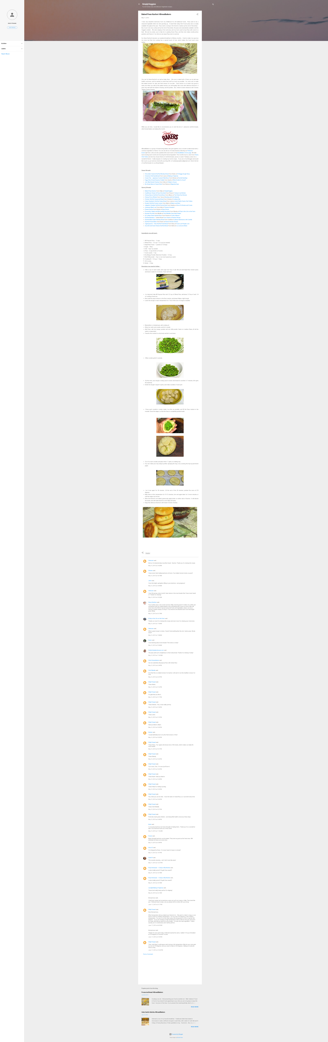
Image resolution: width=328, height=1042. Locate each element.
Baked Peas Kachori (150, 191)
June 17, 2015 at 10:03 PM (155, 950)
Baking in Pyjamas (173, 176)
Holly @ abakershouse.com (156, 650)
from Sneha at (168, 217)
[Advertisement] (208, 36)
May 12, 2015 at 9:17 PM (155, 697)
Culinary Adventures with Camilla (183, 219)
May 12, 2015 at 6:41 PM (155, 677)
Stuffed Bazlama (149, 217)
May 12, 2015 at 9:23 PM (155, 769)
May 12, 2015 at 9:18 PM (155, 707)
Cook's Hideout (175, 215)
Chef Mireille (151, 670)
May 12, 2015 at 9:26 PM (155, 799)
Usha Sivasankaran (153, 660)
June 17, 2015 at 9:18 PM (155, 937)
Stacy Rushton (152, 602)
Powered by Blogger (177, 1034)
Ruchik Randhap (182, 178)
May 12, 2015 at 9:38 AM (155, 645)
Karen (150, 640)
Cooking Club (176, 199)
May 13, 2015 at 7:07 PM (155, 852)
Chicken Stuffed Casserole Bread (154, 199)
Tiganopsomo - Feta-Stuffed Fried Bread (156, 223)
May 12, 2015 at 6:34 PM (155, 665)
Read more (194, 1007)
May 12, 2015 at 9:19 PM (155, 717)
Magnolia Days (175, 184)
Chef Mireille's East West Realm (172, 213)
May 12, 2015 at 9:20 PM (155, 727)
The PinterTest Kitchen (180, 195)
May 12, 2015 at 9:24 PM (155, 779)
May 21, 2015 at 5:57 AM (155, 873)
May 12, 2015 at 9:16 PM (155, 687)
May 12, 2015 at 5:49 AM (155, 585)
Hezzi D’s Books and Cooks (184, 205)
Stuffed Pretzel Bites (151, 221)
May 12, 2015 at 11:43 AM (155, 655)
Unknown (150, 560)
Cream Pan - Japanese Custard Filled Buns (157, 178)
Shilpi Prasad (152, 682)
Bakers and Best (175, 203)
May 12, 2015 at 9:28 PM (155, 819)
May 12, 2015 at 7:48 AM (155, 635)
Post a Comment (148, 954)
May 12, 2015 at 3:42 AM (155, 565)
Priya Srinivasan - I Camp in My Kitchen (159, 867)
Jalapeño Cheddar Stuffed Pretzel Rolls (156, 205)
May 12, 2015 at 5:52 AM (155, 597)
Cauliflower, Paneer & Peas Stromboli (155, 193)
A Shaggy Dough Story (183, 174)
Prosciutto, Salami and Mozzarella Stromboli (157, 211)
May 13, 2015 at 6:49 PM (155, 842)
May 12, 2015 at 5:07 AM (155, 575)
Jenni (149, 580)
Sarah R (150, 857)
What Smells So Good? (179, 180)
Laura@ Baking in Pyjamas (155, 888)
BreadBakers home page (184, 153)
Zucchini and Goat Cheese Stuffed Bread (156, 226)
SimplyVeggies (149, 4)
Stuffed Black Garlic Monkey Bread (154, 219)
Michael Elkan (180, 1037)
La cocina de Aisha (181, 226)
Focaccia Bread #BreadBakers (152, 992)
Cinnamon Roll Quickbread (152, 176)
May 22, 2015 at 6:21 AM (155, 893)
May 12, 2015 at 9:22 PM (155, 759)
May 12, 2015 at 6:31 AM (155, 613)
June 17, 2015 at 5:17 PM (155, 904)
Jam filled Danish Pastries (152, 182)
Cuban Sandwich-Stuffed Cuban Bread (156, 201)
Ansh (149, 824)
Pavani (150, 836)
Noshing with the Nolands (172, 197)
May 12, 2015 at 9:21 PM (155, 749)
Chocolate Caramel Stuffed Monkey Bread (157, 174)
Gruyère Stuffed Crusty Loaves (153, 203)
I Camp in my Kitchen (180, 193)
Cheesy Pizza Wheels (151, 197)
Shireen (150, 570)
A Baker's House (172, 182)
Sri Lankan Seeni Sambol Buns (153, 215)
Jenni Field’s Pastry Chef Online (183, 201)
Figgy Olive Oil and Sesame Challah (154, 180)
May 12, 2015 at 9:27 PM (155, 809)
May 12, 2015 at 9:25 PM (155, 789)
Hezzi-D (150, 847)
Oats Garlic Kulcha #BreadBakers (153, 1012)
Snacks (148, 553)
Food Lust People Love (182, 223)
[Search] (213, 4)
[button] (197, 14)
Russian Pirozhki (149, 213)
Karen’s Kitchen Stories (171, 221)
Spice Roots (165, 209)
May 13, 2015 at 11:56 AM (155, 831)
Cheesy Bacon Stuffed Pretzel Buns (155, 195)
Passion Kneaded (169, 207)
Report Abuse (5, 54)
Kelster (150, 732)
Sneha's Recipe (176, 217)
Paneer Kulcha (149, 209)
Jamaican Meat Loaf (151, 207)
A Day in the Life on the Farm (187, 211)
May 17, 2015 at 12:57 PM (155, 863)
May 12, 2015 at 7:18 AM (155, 623)
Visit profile (12, 27)
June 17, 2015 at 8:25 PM (155, 925)
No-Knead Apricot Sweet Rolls (153, 184)
